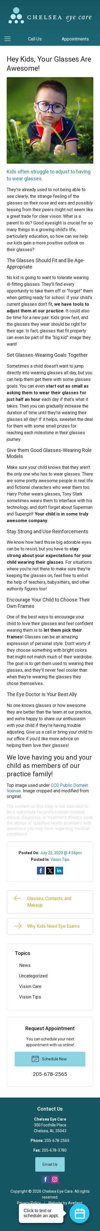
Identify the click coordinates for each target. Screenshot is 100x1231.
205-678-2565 (56, 1140)
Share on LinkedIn (59, 870)
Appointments (75, 39)
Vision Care (30, 986)
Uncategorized (33, 976)
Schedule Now (54, 1059)
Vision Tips (60, 859)
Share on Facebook (41, 870)
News (25, 965)
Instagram (55, 1179)
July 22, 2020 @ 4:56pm (61, 853)
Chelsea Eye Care (57, 1191)
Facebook (45, 1179)
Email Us (50, 1164)
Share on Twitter (50, 870)
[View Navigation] (9, 39)
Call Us (35, 39)
